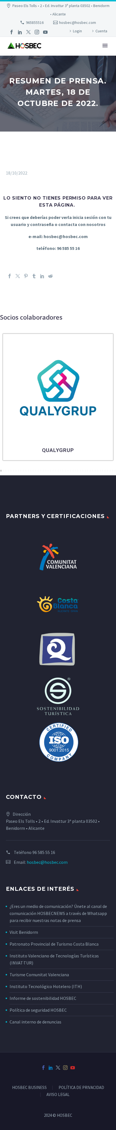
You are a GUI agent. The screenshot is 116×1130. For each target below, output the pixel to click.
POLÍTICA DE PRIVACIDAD (81, 1088)
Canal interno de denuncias (35, 1022)
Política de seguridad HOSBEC (38, 1010)
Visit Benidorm (24, 932)
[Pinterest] (26, 276)
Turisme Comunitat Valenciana (39, 974)
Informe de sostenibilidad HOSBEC (43, 998)
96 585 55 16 (43, 852)
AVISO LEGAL (58, 1095)
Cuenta (101, 30)
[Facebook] (11, 32)
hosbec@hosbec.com (77, 22)
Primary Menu (105, 45)
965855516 (35, 22)
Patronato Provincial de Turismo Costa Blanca (54, 944)
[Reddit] (50, 276)
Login (77, 30)
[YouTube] (45, 32)
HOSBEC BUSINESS (29, 1088)
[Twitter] (28, 32)
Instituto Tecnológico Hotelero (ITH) (46, 986)
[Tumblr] (34, 276)
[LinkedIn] (20, 32)
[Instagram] (37, 32)
